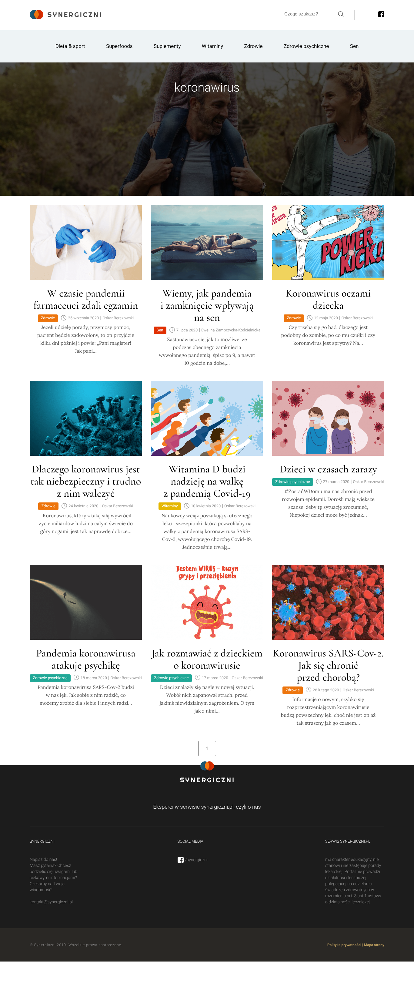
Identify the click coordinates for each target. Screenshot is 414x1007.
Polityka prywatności (344, 945)
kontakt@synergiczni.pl (51, 902)
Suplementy (167, 46)
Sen (354, 46)
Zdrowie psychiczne (306, 46)
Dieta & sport (70, 46)
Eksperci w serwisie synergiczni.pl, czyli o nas (207, 807)
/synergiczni (196, 860)
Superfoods (119, 46)
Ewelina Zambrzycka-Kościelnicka (230, 330)
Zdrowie (253, 46)
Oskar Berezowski (118, 318)
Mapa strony (374, 945)
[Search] (341, 14)
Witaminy (212, 46)
